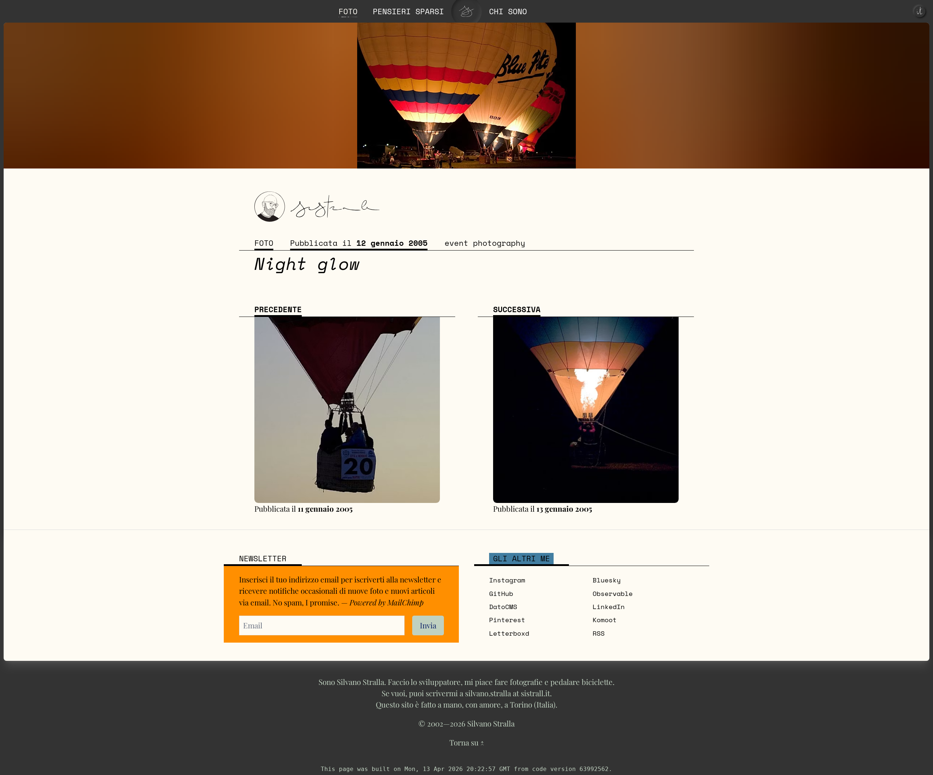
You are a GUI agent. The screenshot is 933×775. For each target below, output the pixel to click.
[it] (919, 11)
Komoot (605, 620)
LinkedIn (609, 607)
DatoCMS (503, 607)
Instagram (507, 580)
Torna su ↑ (466, 742)
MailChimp (405, 602)
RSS (599, 633)
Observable (613, 593)
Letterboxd (509, 633)
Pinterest (507, 620)
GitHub (501, 593)
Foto (263, 243)
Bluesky (607, 580)
